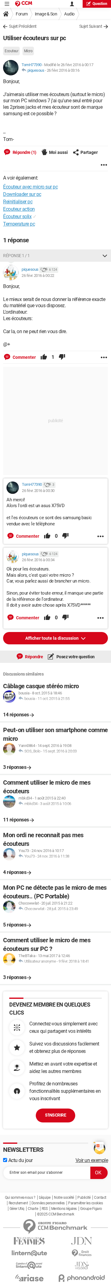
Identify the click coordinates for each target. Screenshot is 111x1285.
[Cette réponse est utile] (44, 357)
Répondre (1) (24, 152)
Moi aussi (58, 152)
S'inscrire (55, 1115)
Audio (69, 13)
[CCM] (23, 4)
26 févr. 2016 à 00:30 (38, 490)
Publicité (84, 1197)
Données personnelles (48, 1203)
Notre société (64, 1197)
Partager (89, 152)
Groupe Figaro (91, 1209)
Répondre (33, 656)
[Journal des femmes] (29, 1241)
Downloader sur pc (22, 194)
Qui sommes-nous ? (20, 1197)
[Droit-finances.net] (82, 1253)
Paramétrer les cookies (85, 1203)
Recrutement (18, 1203)
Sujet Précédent (23, 26)
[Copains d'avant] (29, 1265)
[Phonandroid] (82, 1278)
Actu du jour (20, 1160)
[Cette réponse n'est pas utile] (62, 357)
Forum (22, 13)
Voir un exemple (92, 1160)
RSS (45, 1209)
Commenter (24, 357)
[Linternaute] (29, 1253)
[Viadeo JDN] (82, 1266)
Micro (28, 51)
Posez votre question (75, 656)
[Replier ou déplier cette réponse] (105, 256)
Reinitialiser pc (17, 202)
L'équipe (45, 1197)
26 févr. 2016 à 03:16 (63, 70)
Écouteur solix (17, 216)
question (99, 4)
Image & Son (46, 13)
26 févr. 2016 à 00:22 (38, 275)
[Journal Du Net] (82, 1241)
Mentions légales (64, 1209)
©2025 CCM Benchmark (55, 1214)
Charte (33, 1209)
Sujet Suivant (90, 26)
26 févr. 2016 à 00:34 (38, 560)
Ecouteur (11, 51)
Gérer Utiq (17, 1209)
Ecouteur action (19, 209)
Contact (100, 1197)
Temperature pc (19, 224)
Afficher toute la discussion (52, 638)
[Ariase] (29, 1277)
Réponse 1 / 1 (16, 255)
